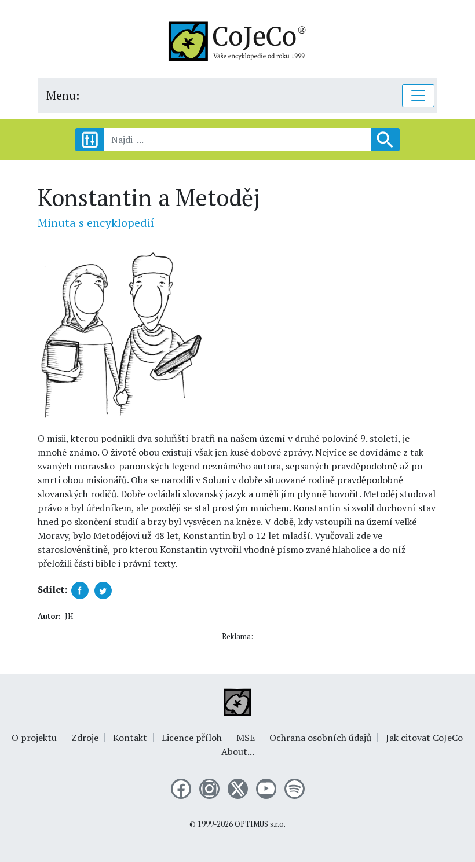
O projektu (34, 737)
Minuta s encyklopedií (96, 222)
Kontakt (130, 737)
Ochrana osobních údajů (320, 737)
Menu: (62, 95)
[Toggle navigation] (418, 95)
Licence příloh (192, 737)
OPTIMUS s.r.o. (260, 824)
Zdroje (84, 737)
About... (237, 751)
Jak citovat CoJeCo (424, 737)
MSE (245, 737)
